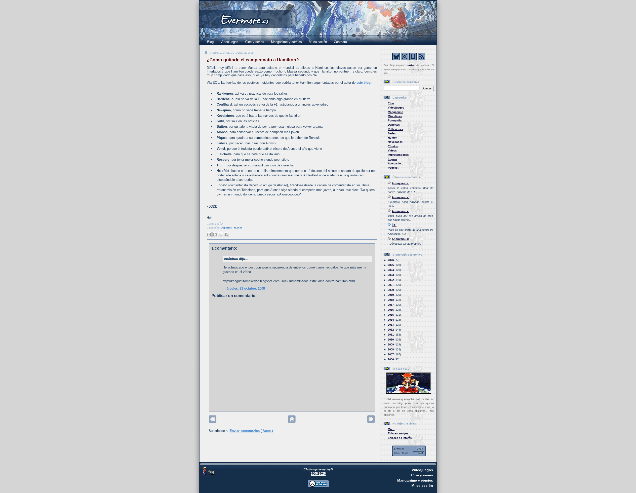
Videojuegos (229, 42)
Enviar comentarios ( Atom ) (251, 431)
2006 (391, 359)
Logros (392, 159)
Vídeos (392, 150)
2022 (391, 279)
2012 (391, 329)
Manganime (395, 112)
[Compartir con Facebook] (226, 234)
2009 (391, 344)
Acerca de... (395, 163)
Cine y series (254, 42)
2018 (391, 299)
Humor (238, 227)
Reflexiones (395, 129)
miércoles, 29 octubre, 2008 (244, 288)
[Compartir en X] (220, 234)
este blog (364, 82)
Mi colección (318, 42)
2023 (391, 274)
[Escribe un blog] (214, 234)
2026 (391, 260)
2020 (391, 289)
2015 (391, 314)
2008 (391, 349)
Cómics (393, 146)
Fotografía (394, 120)
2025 (391, 265)
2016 (391, 309)
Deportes (227, 227)
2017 (391, 304)
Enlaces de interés (400, 437)
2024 (391, 269)
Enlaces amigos (398, 433)
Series (392, 133)
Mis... (391, 429)
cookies (410, 65)
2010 (391, 339)
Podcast (393, 167)
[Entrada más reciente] (212, 422)
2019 (391, 294)
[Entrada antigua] (371, 422)
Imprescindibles (398, 154)
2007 (391, 354)
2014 (391, 319)
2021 (391, 284)
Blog (210, 42)
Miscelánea (395, 116)
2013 (391, 324)
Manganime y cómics (286, 42)
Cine (391, 103)
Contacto (340, 42)
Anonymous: (400, 183)
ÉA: (394, 225)
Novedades (395, 141)
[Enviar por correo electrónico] (209, 234)
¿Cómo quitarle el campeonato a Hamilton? (253, 59)
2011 (391, 334)
